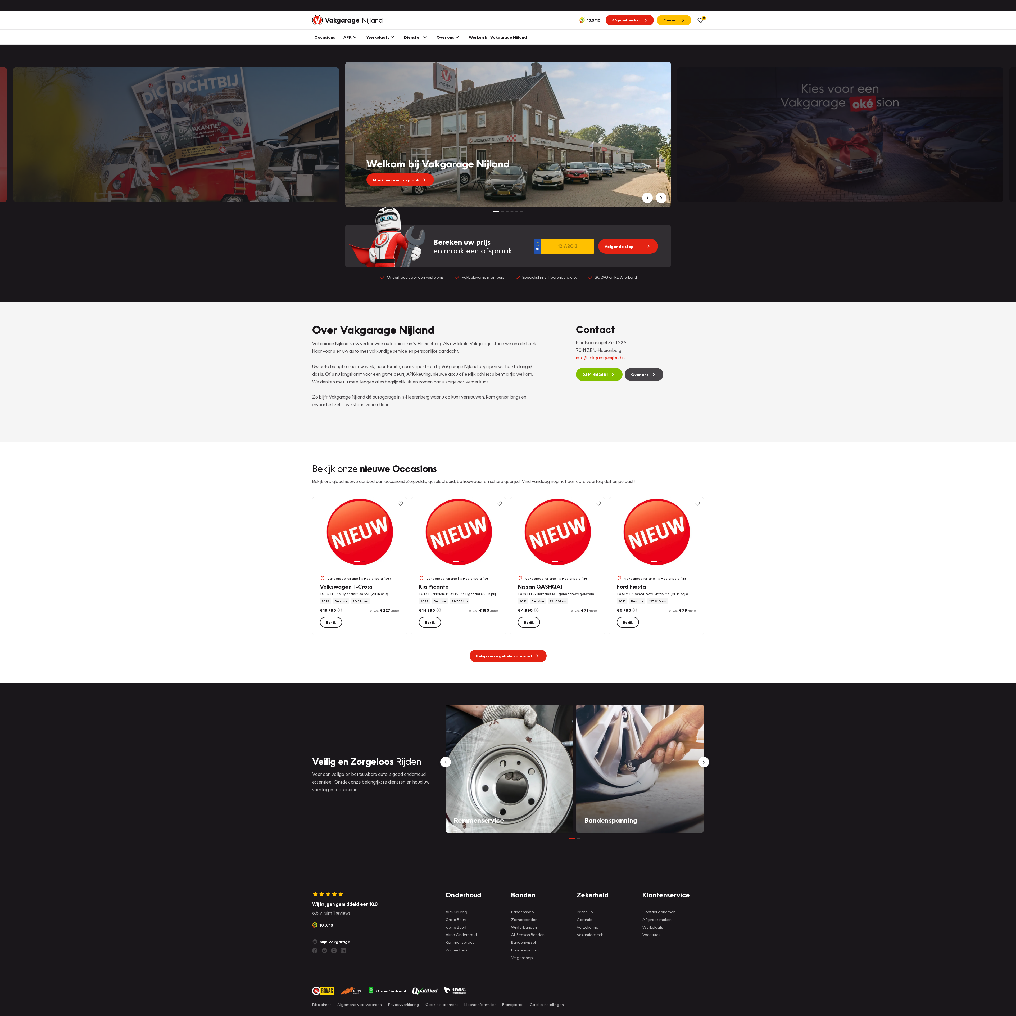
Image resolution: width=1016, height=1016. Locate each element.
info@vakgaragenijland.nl (600, 357)
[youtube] (324, 950)
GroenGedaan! (391, 990)
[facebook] (315, 950)
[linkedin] (343, 950)
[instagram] (334, 950)
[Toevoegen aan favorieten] (400, 503)
